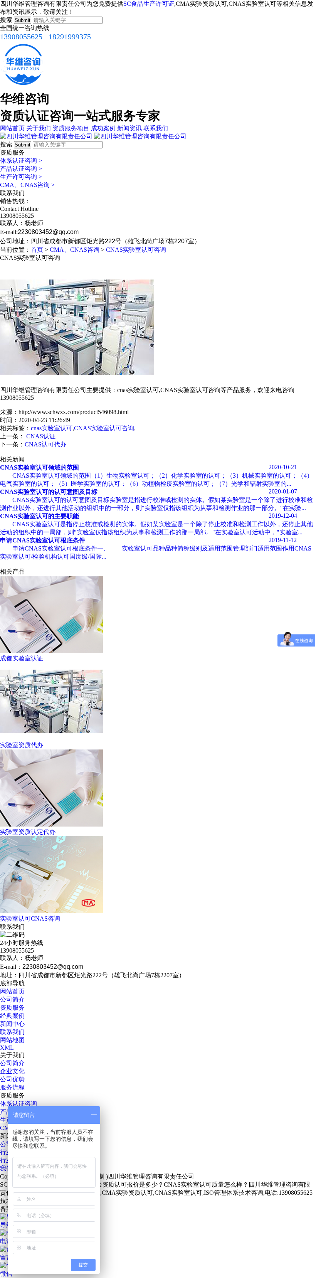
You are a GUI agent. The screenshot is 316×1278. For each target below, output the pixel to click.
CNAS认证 (40, 436)
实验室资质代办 (21, 745)
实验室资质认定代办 (27, 831)
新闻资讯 (129, 128)
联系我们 (155, 128)
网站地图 (12, 1040)
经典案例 (12, 1015)
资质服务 (12, 1007)
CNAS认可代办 (45, 444)
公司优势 (12, 1079)
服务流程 (12, 1087)
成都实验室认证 (21, 658)
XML (7, 1047)
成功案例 (103, 128)
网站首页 (12, 128)
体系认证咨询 (21, 160)
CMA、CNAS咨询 (27, 185)
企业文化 (12, 1071)
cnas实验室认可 (51, 428)
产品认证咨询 (21, 168)
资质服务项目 (70, 128)
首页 (37, 249)
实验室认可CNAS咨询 (30, 918)
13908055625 (21, 36)
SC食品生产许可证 (148, 3)
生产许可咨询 (21, 176)
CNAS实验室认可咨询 (136, 249)
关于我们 (38, 128)
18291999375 (70, 36)
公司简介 (12, 999)
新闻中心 (12, 1023)
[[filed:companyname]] (46, 136)
